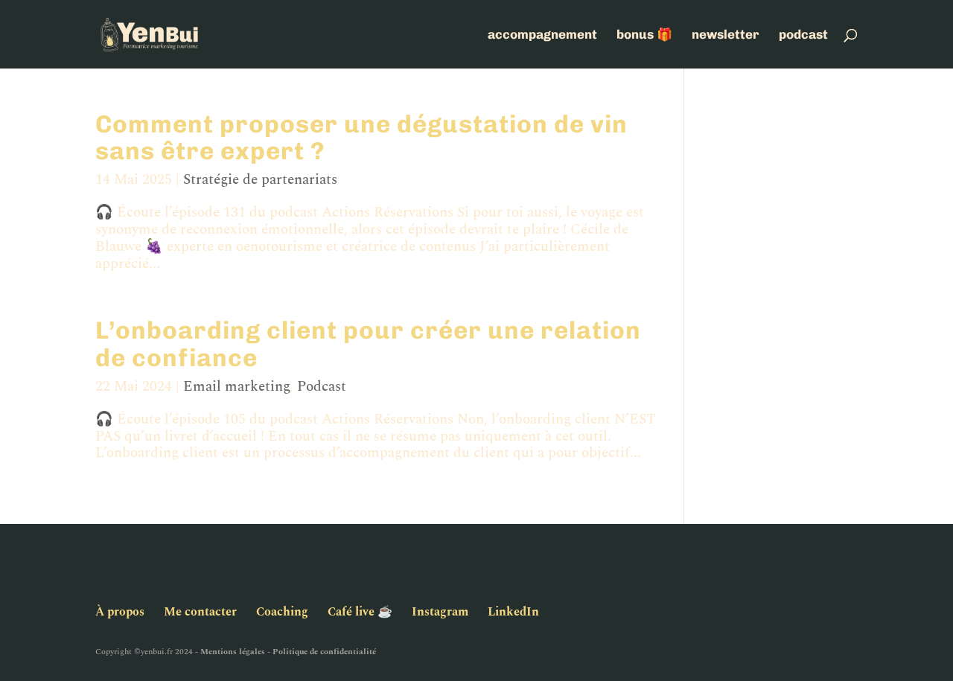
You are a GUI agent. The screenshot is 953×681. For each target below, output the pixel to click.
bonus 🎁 (644, 35)
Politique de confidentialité (324, 651)
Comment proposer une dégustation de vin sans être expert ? (361, 137)
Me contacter (200, 612)
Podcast (321, 386)
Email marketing (236, 386)
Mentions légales (232, 651)
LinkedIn (513, 612)
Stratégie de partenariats (260, 180)
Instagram (440, 612)
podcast (803, 35)
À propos (119, 612)
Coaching (282, 612)
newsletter (725, 35)
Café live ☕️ (360, 612)
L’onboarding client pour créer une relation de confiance (368, 343)
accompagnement (542, 35)
